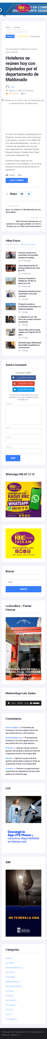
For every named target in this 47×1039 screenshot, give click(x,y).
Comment (9, 404)
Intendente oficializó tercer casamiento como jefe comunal (29, 293)
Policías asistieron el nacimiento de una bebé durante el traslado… (28, 255)
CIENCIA (9, 958)
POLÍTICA (10, 1010)
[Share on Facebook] (22, 194)
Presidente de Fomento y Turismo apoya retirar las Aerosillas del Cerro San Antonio (22, 730)
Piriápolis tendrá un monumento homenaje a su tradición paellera (29, 306)
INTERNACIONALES (14, 986)
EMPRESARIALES (13, 982)
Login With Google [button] (25, 383)
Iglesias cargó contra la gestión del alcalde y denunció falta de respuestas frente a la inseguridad (23, 751)
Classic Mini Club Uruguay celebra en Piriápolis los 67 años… (29, 332)
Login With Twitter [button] (25, 389)
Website (8, 447)
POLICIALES (11, 1005)
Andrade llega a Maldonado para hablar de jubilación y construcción (29, 345)
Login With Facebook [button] (25, 378)
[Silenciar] (31, 703)
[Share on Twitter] (29, 194)
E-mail (8, 437)
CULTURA (9, 963)
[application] (23, 703)
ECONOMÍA (10, 977)
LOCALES (10, 36)
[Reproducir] (9, 703)
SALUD (8, 1014)
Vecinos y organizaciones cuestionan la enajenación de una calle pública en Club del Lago (23, 771)
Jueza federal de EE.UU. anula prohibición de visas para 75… (29, 268)
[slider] (36, 703)
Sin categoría (11, 1019)
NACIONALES (11, 1000)
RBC (13, 87)
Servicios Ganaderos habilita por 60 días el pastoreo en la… (27, 280)
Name (8, 427)
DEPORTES (10, 972)
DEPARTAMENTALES (14, 968)
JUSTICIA (9, 991)
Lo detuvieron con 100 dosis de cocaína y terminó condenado (29, 319)
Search (23, 589)
